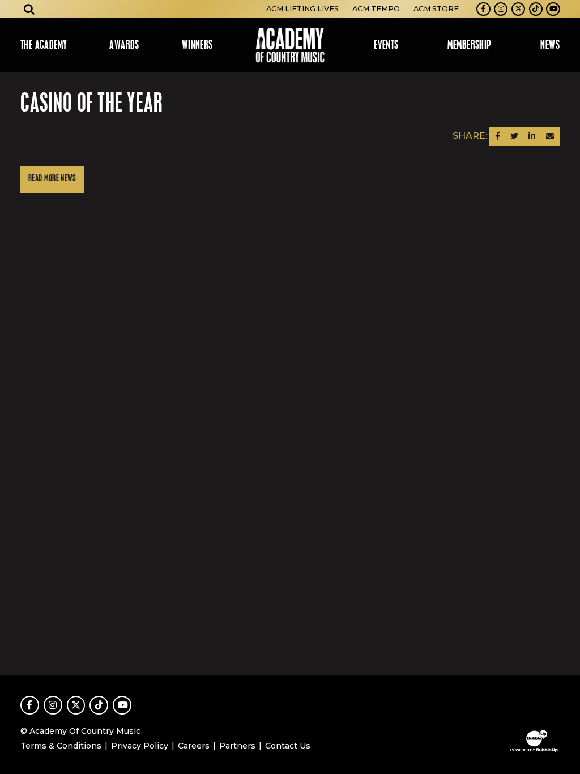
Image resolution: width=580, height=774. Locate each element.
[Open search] (29, 9)
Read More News (52, 179)
